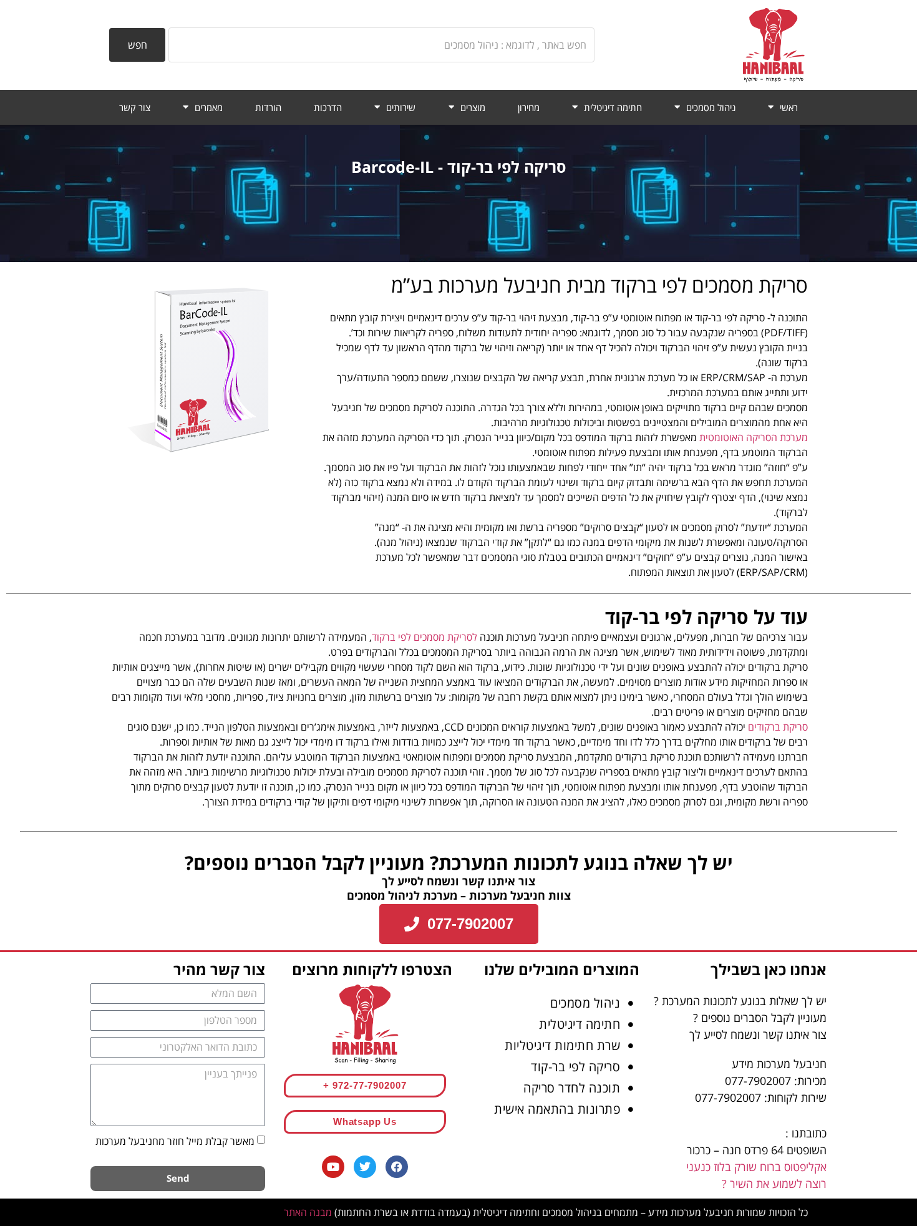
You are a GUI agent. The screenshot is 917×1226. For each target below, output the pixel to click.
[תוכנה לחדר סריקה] (552, 1088)
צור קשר (134, 107)
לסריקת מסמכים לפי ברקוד (424, 637)
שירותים (400, 107)
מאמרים (209, 107)
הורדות (268, 107)
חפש (137, 45)
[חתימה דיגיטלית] (552, 1024)
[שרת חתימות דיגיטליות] (552, 1045)
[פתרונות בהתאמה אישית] (552, 1109)
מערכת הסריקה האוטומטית (753, 437)
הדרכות (328, 107)
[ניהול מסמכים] (552, 1003)
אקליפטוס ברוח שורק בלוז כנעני (756, 1166)
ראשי (789, 107)
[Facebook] (397, 1166)
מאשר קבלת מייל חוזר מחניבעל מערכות (175, 1140)
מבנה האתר (308, 1212)
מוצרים (472, 107)
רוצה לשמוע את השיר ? (774, 1183)
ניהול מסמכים (710, 107)
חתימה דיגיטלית (613, 107)
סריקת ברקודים (778, 727)
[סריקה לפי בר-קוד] (552, 1067)
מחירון (529, 107)
